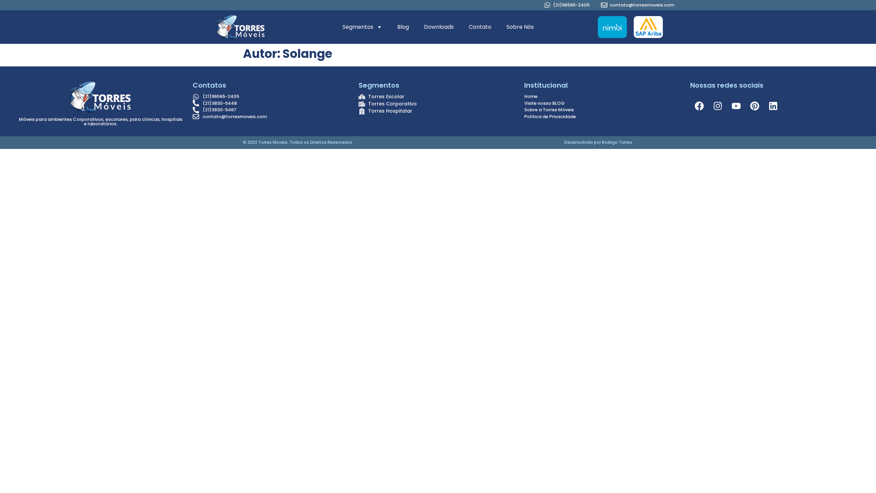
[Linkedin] (773, 106)
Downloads (439, 27)
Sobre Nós (520, 27)
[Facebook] (699, 106)
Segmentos (358, 27)
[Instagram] (718, 106)
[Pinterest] (755, 106)
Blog (403, 27)
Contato (480, 27)
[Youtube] (736, 106)
